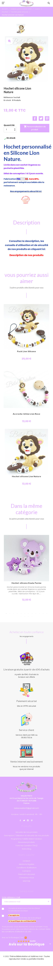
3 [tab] (13, 613)
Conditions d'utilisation (26, 867)
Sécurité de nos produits (26, 832)
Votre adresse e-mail (11, 897)
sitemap (26, 881)
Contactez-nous (26, 877)
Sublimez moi (36, 956)
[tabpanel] (26, 568)
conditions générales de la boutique (24, 918)
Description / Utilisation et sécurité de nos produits (26, 835)
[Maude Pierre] (26, 3)
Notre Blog (26, 849)
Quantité (9, 125)
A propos (26, 871)
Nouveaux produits (26, 842)
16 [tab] (32, 617)
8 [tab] (32, 613)
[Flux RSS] (26, 938)
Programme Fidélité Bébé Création (26, 839)
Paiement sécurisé (26, 874)
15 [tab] (28, 617)
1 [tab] (6, 613)
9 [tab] (36, 613)
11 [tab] (43, 613)
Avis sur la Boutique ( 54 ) (13, 938)
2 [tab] (10, 613)
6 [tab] (24, 613)
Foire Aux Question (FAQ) (26, 845)
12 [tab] (47, 613)
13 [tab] (21, 617)
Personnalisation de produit (35, 128)
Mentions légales (26, 864)
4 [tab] (17, 613)
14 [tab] (24, 617)
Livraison (26, 861)
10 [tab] (39, 613)
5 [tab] (21, 613)
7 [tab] (28, 613)
